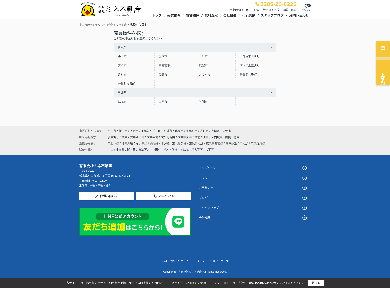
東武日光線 (196, 143)
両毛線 (154, 143)
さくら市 (204, 74)
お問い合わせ (299, 15)
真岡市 (122, 65)
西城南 (218, 137)
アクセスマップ (209, 207)
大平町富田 (168, 137)
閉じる (316, 282)
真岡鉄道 (232, 143)
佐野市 (163, 74)
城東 (125, 137)
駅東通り (114, 137)
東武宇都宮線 (215, 143)
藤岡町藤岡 (232, 137)
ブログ (203, 197)
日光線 (244, 143)
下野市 (203, 56)
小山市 (122, 56)
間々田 (131, 149)
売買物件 (173, 15)
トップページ (207, 167)
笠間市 (203, 101)
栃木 (166, 149)
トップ (157, 15)
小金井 (120, 149)
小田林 (156, 149)
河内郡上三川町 (250, 65)
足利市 (122, 74)
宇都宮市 (164, 65)
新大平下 (197, 149)
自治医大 (144, 149)
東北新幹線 (179, 143)
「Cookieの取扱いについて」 (263, 283)
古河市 (163, 101)
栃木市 (163, 56)
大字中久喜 (185, 137)
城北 (198, 137)
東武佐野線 (258, 143)
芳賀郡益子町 (248, 74)
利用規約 (169, 261)
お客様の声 (206, 187)
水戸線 (165, 143)
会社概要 (229, 15)
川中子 (207, 137)
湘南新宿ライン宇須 (135, 143)
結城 (186, 149)
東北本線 (114, 143)
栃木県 (122, 47)
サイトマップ (221, 261)
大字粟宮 (153, 137)
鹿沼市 (203, 65)
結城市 (122, 101)
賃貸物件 (192, 15)
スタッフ (204, 177)
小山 (110, 149)
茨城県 (122, 92)
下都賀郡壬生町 (250, 56)
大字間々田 (137, 137)
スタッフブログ (272, 15)
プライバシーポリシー (194, 261)
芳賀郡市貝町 (126, 83)
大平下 (209, 149)
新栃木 (176, 149)
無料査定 (211, 15)
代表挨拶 (248, 15)
